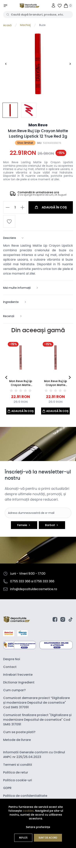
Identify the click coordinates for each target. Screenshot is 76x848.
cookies (28, 811)
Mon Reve (38, 125)
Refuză (23, 837)
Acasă (7, 25)
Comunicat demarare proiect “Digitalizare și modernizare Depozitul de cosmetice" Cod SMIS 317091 (36, 702)
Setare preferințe (38, 827)
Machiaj (25, 25)
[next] (70, 377)
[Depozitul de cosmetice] (29, 5)
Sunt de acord (48, 837)
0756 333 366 (44, 581)
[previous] (6, 377)
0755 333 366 (20, 581)
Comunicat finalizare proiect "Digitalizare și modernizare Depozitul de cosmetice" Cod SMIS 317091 (37, 720)
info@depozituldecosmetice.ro (33, 589)
